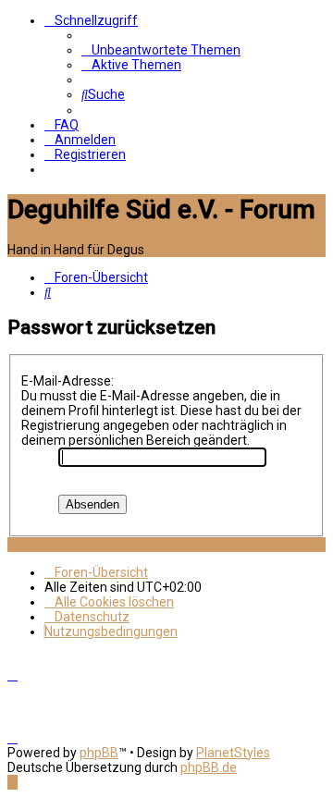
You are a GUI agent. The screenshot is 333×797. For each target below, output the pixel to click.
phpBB (99, 752)
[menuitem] (160, 50)
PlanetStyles (233, 752)
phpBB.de (208, 767)
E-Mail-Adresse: (67, 381)
